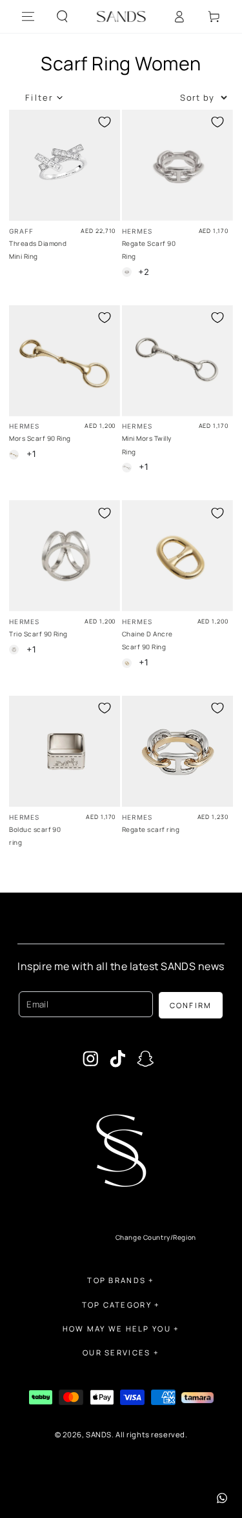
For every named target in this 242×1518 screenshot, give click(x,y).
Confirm (191, 1005)
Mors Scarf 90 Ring (40, 438)
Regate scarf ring (150, 829)
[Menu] (28, 16)
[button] (62, 16)
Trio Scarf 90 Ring (38, 633)
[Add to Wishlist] (104, 121)
